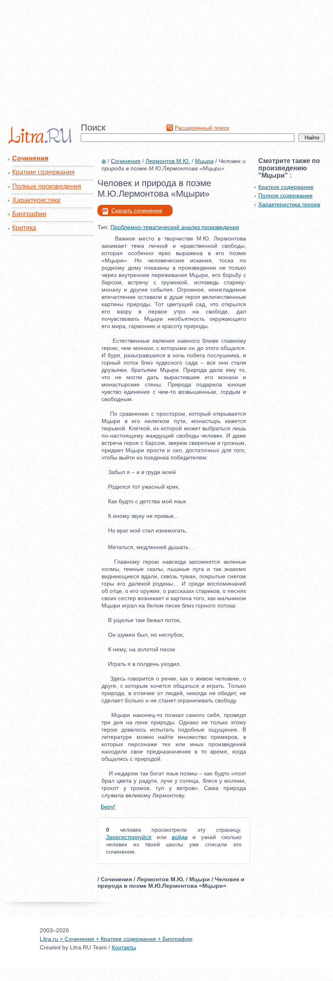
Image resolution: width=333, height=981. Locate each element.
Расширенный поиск (202, 128)
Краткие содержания (43, 172)
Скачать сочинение (136, 210)
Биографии (29, 213)
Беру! (108, 806)
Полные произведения (46, 186)
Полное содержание (285, 195)
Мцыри (204, 161)
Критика (24, 227)
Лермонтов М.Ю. (167, 161)
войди (180, 837)
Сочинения (30, 158)
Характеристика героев (289, 204)
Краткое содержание (286, 187)
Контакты (124, 947)
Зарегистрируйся (128, 837)
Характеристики (36, 200)
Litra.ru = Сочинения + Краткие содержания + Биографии (116, 939)
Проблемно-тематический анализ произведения (174, 227)
